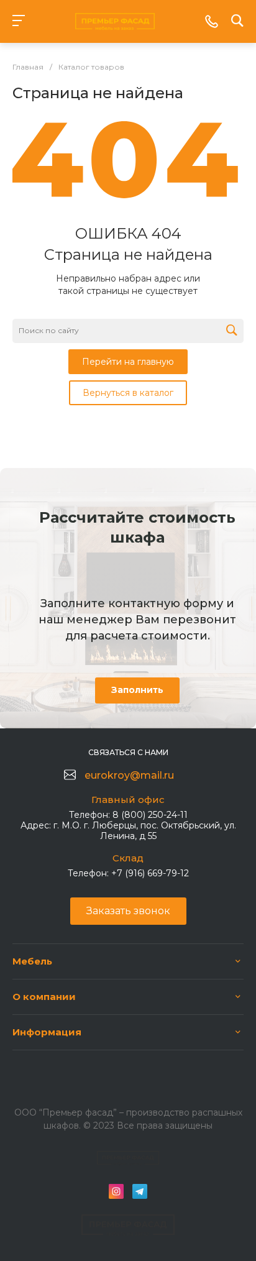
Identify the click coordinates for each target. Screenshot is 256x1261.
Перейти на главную (128, 361)
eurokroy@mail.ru (129, 775)
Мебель (32, 961)
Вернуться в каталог (128, 392)
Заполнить (137, 689)
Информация (46, 1032)
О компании (44, 996)
